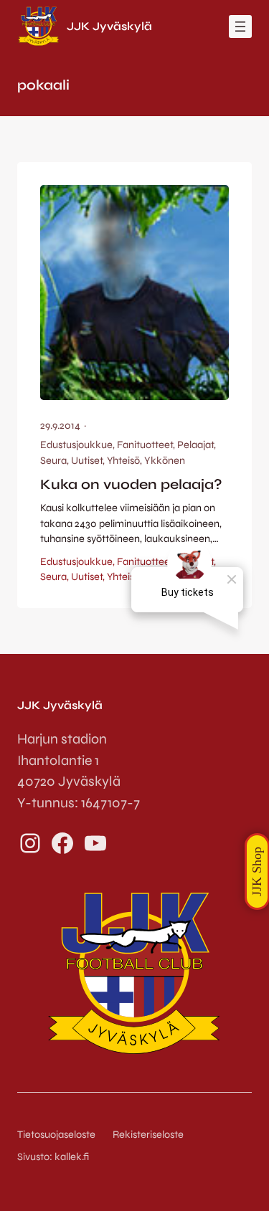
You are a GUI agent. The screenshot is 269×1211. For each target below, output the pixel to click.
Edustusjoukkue (76, 445)
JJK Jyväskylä (109, 26)
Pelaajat (195, 445)
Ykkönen (164, 461)
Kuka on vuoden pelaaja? (131, 484)
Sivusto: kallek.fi (53, 1157)
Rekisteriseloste (148, 1135)
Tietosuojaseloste (56, 1135)
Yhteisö (123, 461)
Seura (53, 461)
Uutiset (87, 461)
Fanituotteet (145, 445)
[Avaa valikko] (240, 26)
